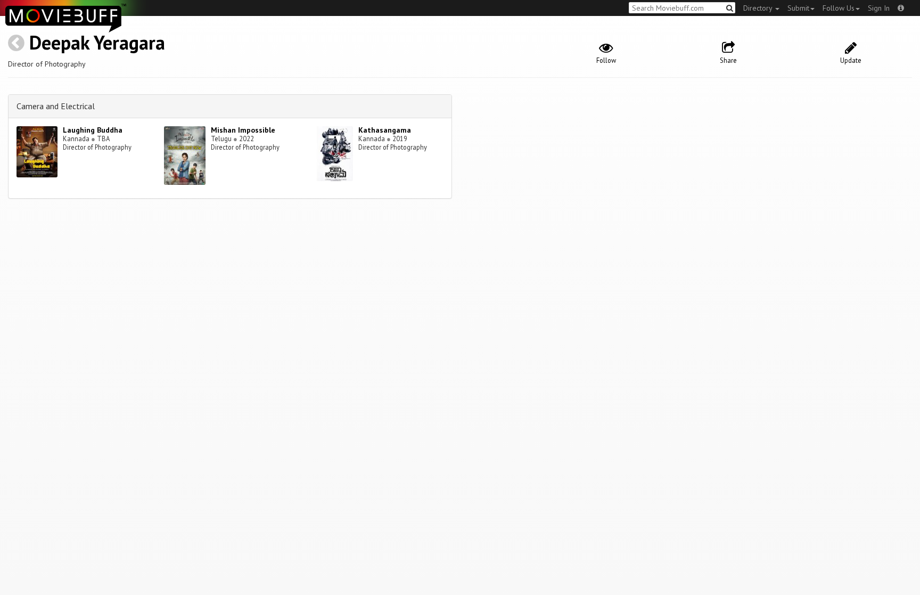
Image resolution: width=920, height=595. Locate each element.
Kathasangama (384, 130)
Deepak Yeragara (97, 42)
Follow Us (839, 8)
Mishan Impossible (243, 130)
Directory (758, 8)
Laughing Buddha (92, 130)
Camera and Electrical (56, 106)
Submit (798, 8)
